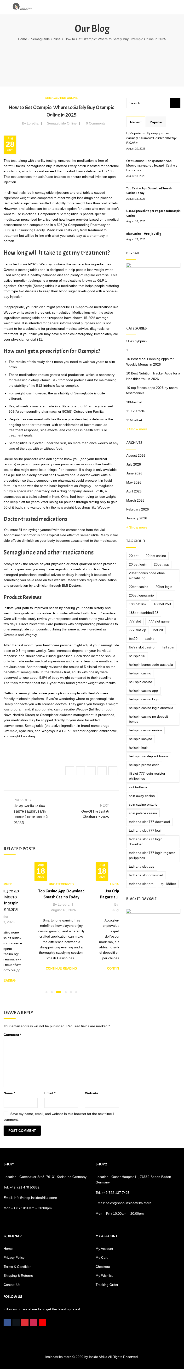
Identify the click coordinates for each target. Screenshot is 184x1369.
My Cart (102, 1257)
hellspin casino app (143, 690)
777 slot (135, 621)
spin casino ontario (143, 804)
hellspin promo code (144, 765)
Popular (156, 122)
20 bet (133, 556)
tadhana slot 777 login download (145, 841)
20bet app (161, 564)
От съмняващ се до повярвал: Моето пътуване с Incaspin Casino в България (151, 165)
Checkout (103, 1267)
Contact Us (12, 1285)
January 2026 (136, 518)
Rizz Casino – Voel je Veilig (143, 234)
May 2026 (133, 482)
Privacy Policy (14, 1257)
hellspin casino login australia (151, 708)
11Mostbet (134, 420)
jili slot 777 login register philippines (147, 776)
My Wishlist (104, 1275)
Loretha (33, 123)
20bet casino (138, 587)
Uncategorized (61, 884)
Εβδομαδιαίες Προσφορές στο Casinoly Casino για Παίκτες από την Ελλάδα (151, 138)
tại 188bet (168, 884)
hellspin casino (140, 673)
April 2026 (134, 491)
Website (91, 1093)
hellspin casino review (145, 730)
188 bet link (137, 604)
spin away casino (142, 796)
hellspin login (139, 747)
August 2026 (135, 455)
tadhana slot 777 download (149, 822)
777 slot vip (137, 630)
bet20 (133, 639)
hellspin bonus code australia (151, 664)
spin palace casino (143, 813)
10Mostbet (134, 402)
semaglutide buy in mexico (47, 166)
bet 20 (158, 630)
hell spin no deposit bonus (148, 756)
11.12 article (135, 411)
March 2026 (135, 500)
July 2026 (133, 464)
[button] (46, 992)
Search (175, 103)
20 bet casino (156, 556)
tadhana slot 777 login (145, 830)
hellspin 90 (137, 656)
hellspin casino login (144, 699)
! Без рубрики (136, 341)
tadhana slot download (146, 875)
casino (150, 639)
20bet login (163, 587)
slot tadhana (138, 787)
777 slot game (159, 621)
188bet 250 (162, 604)
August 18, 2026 (63, 910)
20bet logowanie (141, 595)
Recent (136, 122)
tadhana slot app (141, 866)
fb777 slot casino (142, 647)
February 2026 (137, 509)
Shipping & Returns (18, 1275)
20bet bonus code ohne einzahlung (147, 575)
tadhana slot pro (141, 884)
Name (9, 1093)
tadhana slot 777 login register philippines (152, 855)
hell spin (168, 647)
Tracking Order (107, 1285)
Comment (12, 1035)
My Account (104, 1249)
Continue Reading (61, 968)
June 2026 (134, 473)
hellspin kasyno (140, 739)
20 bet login (138, 564)
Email (49, 1093)
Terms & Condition (17, 1267)
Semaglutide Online (46, 39)
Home (22, 39)
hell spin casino (140, 682)
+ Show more (136, 429)
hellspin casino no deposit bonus (148, 719)
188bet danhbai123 (143, 613)
